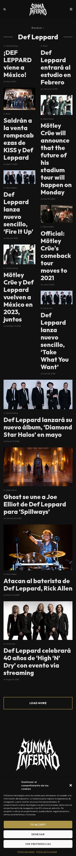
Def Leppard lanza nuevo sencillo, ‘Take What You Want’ (55, 341)
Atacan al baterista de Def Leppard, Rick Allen (38, 584)
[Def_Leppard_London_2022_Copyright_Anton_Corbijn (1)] (19, 177)
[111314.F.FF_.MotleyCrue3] (19, 254)
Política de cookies (25, 851)
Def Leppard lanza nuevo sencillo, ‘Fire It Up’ (18, 213)
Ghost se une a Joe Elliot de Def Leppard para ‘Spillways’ (35, 504)
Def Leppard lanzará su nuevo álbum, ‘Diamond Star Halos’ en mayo (38, 427)
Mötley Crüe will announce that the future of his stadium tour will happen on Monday (56, 159)
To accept (38, 824)
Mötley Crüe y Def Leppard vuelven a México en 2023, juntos (19, 297)
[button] (70, 785)
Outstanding (12, 46)
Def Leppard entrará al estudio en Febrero (56, 67)
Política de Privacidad (46, 851)
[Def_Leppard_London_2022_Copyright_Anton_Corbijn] (38, 394)
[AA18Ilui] (38, 547)
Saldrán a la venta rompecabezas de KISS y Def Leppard (19, 139)
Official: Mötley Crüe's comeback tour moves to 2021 (56, 256)
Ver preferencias (38, 844)
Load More (38, 703)
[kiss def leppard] (19, 99)
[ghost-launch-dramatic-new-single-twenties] (38, 466)
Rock (8, 113)
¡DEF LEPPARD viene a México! (18, 63)
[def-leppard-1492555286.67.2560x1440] (38, 620)
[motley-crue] (56, 214)
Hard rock (47, 308)
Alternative (11, 490)
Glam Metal (11, 188)
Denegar (38, 834)
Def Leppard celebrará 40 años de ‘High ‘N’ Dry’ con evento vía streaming (37, 661)
